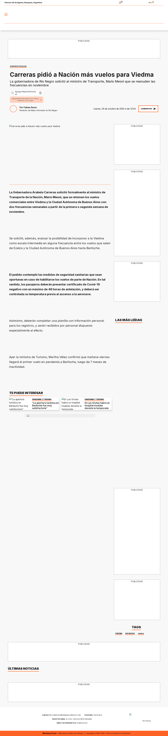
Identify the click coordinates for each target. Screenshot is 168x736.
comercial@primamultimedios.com (61, 715)
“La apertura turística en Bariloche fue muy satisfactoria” (45, 406)
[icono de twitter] (150, 14)
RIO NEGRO (130, 633)
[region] (84, 49)
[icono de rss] (161, 14)
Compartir (146, 109)
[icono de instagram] (156, 14)
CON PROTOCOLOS (18, 66)
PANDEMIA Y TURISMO (41, 399)
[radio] (112, 2)
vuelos (141, 633)
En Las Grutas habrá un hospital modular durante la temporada (97, 406)
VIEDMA (118, 633)
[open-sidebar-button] (6, 14)
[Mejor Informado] (84, 14)
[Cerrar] (41, 100)
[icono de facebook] (144, 14)
